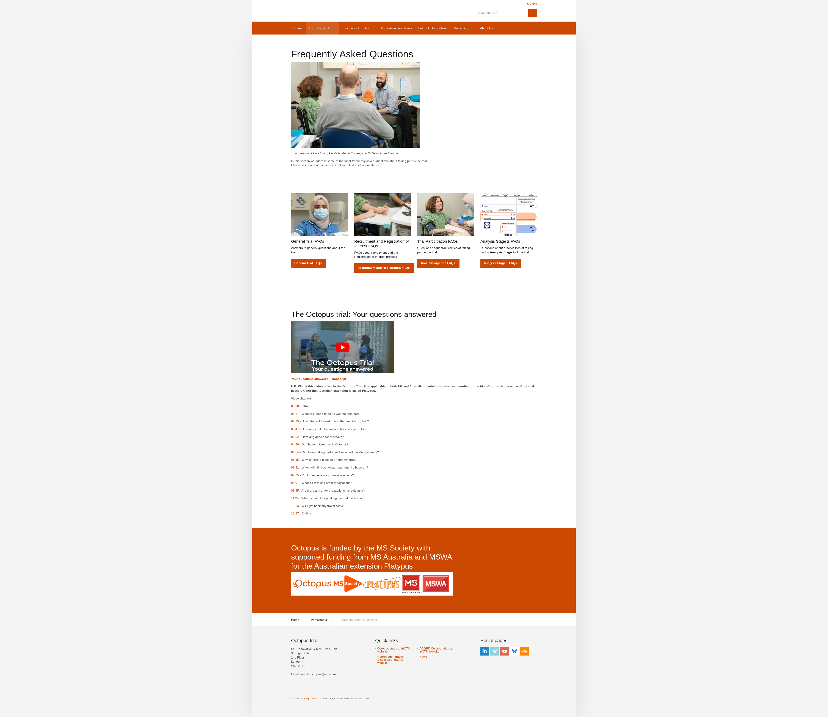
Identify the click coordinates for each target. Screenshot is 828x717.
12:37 (295, 513)
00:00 (295, 406)
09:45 (295, 490)
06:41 (295, 467)
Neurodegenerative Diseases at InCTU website (390, 659)
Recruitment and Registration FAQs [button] (384, 267)
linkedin (484, 651)
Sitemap (532, 4)
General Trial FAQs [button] (308, 263)
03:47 (295, 429)
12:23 (295, 506)
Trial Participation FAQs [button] (437, 263)
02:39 (295, 421)
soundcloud (524, 651)
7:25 (296, 475)
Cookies (323, 698)
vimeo (494, 651)
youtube (504, 651)
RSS (314, 698)
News (423, 656)
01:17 (295, 413)
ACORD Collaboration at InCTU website (436, 650)
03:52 (295, 437)
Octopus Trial (329, 10)
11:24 (295, 498)
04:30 (295, 444)
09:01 (295, 482)
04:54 (295, 452)
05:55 (295, 459)
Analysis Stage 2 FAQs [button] (500, 263)
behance (514, 651)
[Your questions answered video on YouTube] (342, 347)
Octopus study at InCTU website (393, 650)
